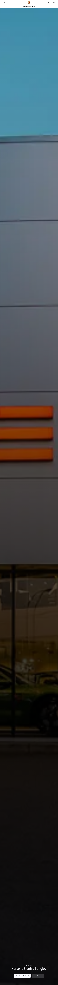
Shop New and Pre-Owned (22, 976)
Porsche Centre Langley (29, 6)
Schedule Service (38, 976)
